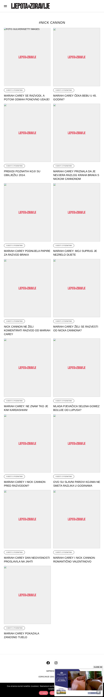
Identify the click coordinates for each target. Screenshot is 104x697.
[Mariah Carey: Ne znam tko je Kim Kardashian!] (27, 367)
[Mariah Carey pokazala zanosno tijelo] (27, 595)
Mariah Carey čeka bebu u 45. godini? (75, 97)
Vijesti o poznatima (14, 90)
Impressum (52, 671)
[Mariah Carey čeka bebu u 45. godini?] (76, 57)
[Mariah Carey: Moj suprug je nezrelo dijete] (76, 212)
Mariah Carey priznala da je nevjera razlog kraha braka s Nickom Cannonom (76, 175)
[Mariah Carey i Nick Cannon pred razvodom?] (27, 443)
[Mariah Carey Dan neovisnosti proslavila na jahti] (27, 519)
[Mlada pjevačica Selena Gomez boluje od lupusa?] (76, 367)
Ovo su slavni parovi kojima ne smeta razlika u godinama (76, 483)
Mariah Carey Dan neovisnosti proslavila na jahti (27, 559)
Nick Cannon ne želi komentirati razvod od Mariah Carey (27, 330)
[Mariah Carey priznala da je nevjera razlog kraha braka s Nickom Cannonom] (76, 133)
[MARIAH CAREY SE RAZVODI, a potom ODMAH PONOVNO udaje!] (27, 57)
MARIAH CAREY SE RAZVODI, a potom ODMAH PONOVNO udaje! (27, 97)
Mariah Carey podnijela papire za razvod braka (27, 252)
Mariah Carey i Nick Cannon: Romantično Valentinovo (74, 559)
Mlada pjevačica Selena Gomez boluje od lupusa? (76, 408)
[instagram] (56, 663)
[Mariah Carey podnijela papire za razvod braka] (27, 212)
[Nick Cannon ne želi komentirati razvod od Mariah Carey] (27, 288)
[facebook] (48, 663)
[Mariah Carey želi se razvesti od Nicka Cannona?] (76, 288)
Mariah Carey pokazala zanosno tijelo (21, 635)
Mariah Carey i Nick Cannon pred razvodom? (24, 483)
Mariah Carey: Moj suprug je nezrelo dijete (75, 252)
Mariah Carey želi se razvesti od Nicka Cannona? (75, 328)
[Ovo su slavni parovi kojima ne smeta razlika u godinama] (76, 443)
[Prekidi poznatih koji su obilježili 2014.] (27, 133)
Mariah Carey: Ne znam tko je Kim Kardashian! (26, 408)
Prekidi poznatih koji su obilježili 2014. (22, 173)
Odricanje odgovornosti (52, 677)
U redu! (43, 693)
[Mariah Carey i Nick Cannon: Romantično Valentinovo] (76, 519)
